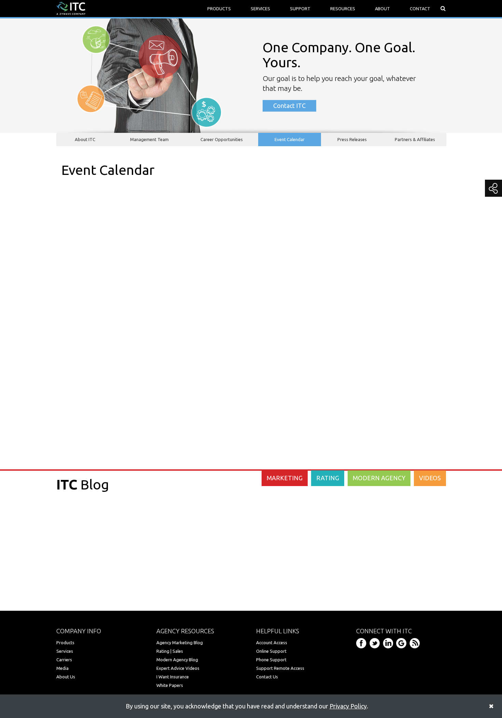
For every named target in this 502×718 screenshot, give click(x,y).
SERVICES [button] (260, 8)
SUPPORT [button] (300, 8)
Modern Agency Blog (177, 659)
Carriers (64, 659)
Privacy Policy (348, 706)
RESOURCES (342, 8)
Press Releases (352, 139)
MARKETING (285, 477)
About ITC (85, 139)
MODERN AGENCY (379, 477)
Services (64, 651)
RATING (327, 477)
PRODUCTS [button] (219, 8)
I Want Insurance (172, 676)
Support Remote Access (280, 668)
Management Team (149, 139)
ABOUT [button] (382, 8)
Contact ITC (289, 105)
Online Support (271, 651)
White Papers (169, 685)
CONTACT (420, 8)
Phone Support (271, 659)
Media (62, 668)
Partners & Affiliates (415, 139)
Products (65, 642)
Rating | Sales (169, 651)
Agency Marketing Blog (179, 642)
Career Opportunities (221, 139)
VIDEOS (430, 477)
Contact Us (267, 676)
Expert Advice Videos (177, 668)
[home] (70, 8)
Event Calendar (290, 139)
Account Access (271, 642)
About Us (65, 676)
